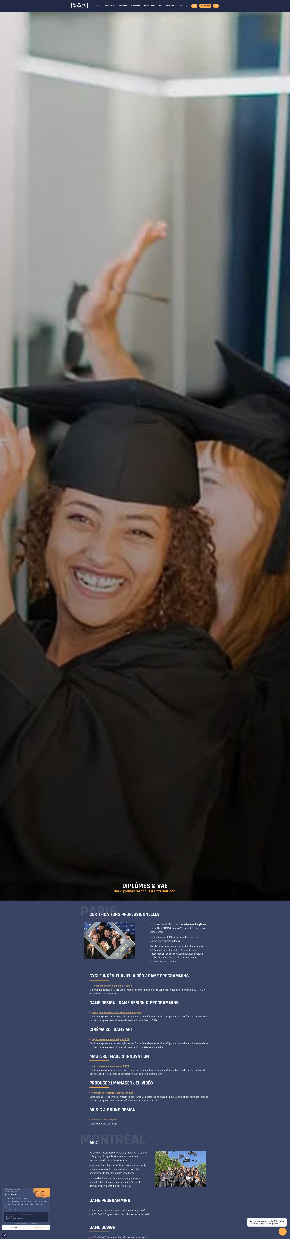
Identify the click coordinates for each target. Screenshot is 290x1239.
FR (178, 6)
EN (181, 6)
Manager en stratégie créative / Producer (113, 1092)
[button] (186, 6)
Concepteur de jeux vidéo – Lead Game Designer (116, 1012)
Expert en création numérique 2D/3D (110, 1039)
